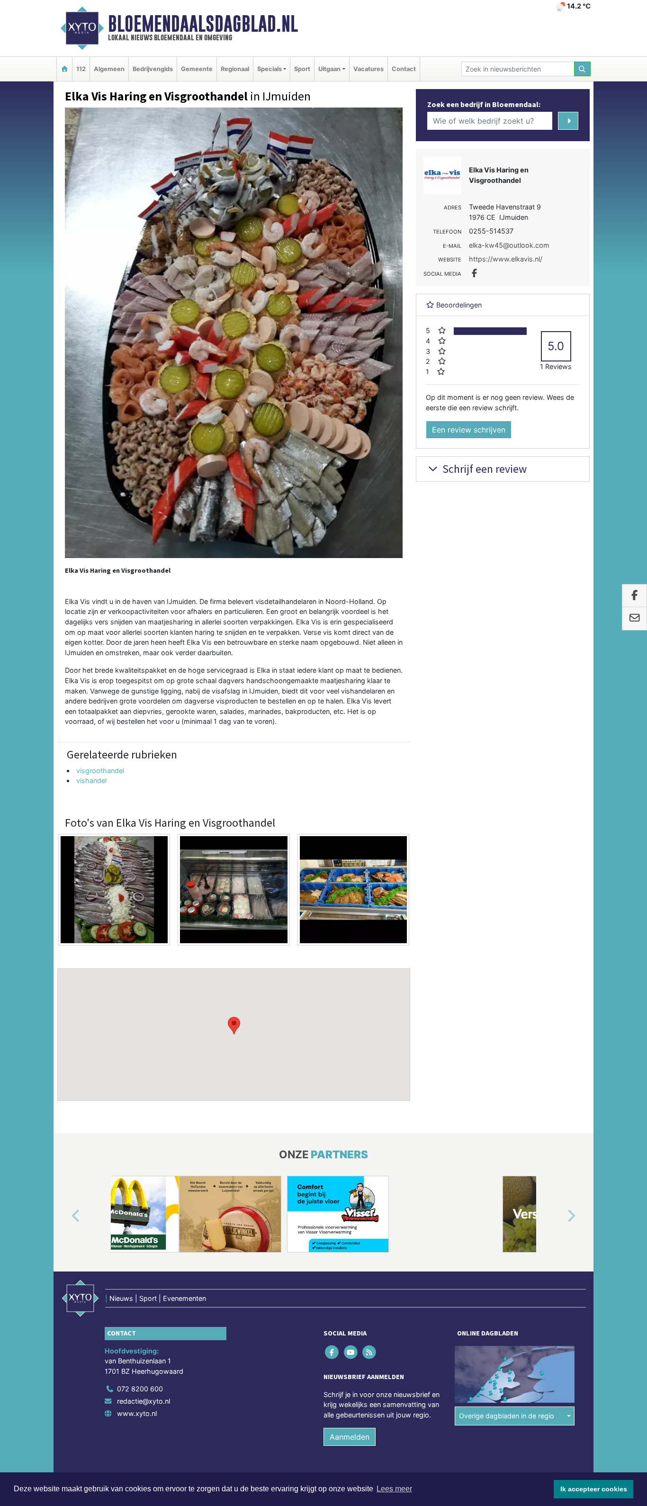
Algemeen (109, 68)
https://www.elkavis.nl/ (505, 259)
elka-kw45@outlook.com (509, 245)
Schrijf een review (483, 468)
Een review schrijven (468, 429)
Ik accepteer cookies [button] (593, 1489)
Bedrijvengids (153, 68)
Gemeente (197, 68)
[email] (634, 618)
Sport (302, 68)
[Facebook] (333, 1352)
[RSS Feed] (369, 1352)
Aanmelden (349, 1437)
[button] (234, 1026)
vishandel (91, 780)
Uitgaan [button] (329, 68)
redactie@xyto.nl (143, 1401)
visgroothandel (100, 771)
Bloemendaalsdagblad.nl (203, 23)
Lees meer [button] (394, 1489)
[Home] (64, 69)
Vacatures (368, 68)
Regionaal (235, 68)
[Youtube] (351, 1352)
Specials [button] (269, 68)
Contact (404, 68)
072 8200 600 (140, 1389)
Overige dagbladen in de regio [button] (506, 1416)
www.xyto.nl (137, 1413)
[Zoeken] (582, 69)
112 (81, 68)
